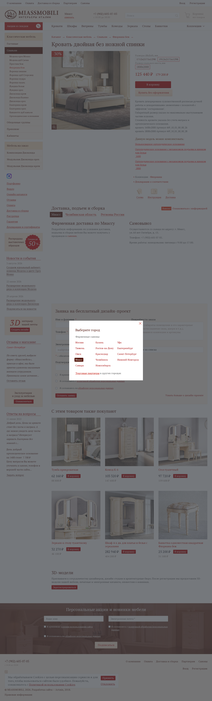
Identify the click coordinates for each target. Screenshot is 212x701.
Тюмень (79, 348)
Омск (78, 353)
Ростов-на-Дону (105, 348)
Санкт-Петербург (127, 353)
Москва (79, 342)
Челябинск (102, 359)
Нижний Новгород (128, 359)
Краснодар (102, 353)
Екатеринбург (125, 348)
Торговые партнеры (87, 373)
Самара (79, 365)
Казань (100, 342)
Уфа (119, 342)
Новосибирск (103, 365)
